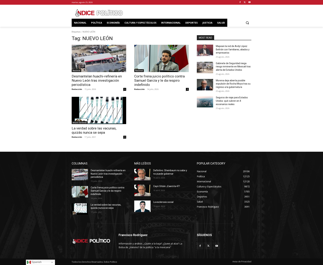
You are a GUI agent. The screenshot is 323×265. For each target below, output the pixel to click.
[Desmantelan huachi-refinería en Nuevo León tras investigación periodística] (99, 58)
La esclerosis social (163, 202)
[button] (247, 23)
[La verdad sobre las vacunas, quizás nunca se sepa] (99, 110)
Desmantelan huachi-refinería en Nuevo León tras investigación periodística (97, 80)
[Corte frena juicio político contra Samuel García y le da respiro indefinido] (161, 58)
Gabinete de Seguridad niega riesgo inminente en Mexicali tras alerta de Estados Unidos (233, 66)
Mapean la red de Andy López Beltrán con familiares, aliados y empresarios (232, 49)
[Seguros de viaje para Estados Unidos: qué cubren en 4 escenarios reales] (205, 101)
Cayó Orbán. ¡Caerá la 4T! (166, 186)
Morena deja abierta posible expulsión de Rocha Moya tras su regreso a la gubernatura (233, 83)
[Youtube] (249, 2)
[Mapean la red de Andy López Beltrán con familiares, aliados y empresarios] (205, 50)
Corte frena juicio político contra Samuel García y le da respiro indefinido (159, 80)
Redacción (77, 89)
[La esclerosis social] (142, 206)
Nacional (76, 70)
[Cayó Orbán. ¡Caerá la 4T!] (142, 190)
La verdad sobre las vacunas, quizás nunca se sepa (94, 130)
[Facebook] (240, 2)
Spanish (36, 262)
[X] (245, 2)
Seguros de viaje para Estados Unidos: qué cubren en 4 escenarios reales (232, 100)
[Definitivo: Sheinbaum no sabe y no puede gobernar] (142, 174)
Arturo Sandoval (80, 122)
